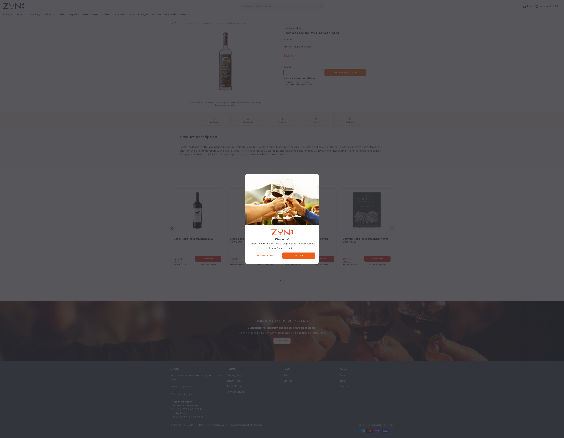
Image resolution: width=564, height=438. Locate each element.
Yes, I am (299, 255)
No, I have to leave (265, 255)
